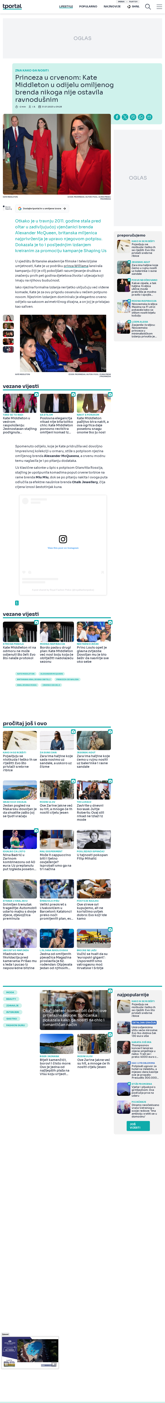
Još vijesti (135, 1126)
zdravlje (12, 1005)
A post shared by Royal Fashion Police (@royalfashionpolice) (63, 590)
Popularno (88, 6)
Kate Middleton (25, 674)
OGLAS (82, 38)
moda (10, 992)
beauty (11, 999)
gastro (11, 1018)
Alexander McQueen (51, 674)
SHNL (136, 6)
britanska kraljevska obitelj (33, 679)
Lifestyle (66, 6)
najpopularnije (133, 995)
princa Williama (76, 266)
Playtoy (133, 2)
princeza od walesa (67, 679)
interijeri (12, 1012)
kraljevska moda (27, 685)
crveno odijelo (51, 685)
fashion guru (15, 1025)
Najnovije (112, 6)
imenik (121, 2)
